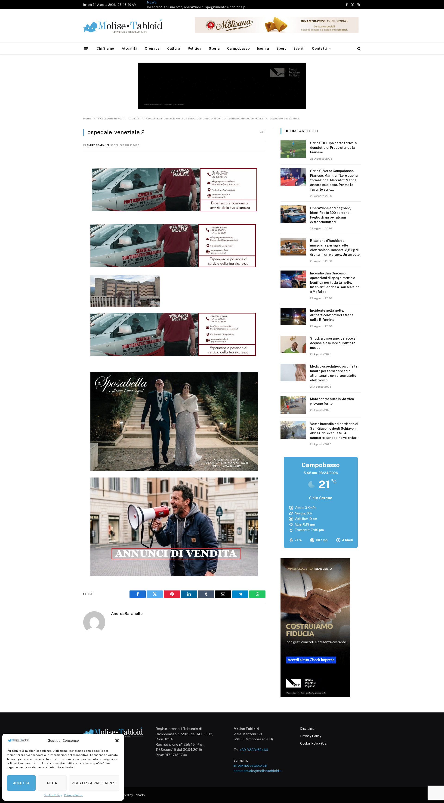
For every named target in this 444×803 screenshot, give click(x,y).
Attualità (130, 48)
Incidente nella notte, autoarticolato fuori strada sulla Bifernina (332, 315)
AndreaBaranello (99, 145)
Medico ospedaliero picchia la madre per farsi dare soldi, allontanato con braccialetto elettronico (334, 373)
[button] (117, 740)
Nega (52, 783)
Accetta (21, 783)
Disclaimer (308, 728)
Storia (214, 48)
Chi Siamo (105, 48)
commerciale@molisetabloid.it (258, 771)
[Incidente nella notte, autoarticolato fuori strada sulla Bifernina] (293, 316)
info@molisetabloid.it (250, 765)
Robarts (139, 795)
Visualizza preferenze (94, 783)
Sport (281, 48)
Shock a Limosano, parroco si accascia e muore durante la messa (333, 343)
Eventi (299, 48)
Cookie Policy (53, 795)
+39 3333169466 (253, 750)
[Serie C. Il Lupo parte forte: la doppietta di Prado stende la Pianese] (293, 149)
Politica (194, 48)
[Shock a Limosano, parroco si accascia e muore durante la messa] (293, 344)
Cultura (173, 48)
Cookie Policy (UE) (313, 743)
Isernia (263, 48)
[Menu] (86, 48)
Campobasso (238, 48)
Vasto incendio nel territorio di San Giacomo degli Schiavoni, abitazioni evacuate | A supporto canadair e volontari (334, 431)
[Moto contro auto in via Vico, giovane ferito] (293, 405)
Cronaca (152, 48)
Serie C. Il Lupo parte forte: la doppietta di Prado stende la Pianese (333, 147)
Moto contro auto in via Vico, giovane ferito (332, 401)
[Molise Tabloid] (129, 26)
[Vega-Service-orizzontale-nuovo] (173, 266)
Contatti (319, 48)
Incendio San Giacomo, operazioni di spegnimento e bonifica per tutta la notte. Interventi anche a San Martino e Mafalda (199, 7)
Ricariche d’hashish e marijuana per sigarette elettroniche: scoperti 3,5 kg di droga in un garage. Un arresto (335, 247)
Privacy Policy (73, 795)
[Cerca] (358, 48)
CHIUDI (435, 749)
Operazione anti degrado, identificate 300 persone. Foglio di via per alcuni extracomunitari (330, 215)
